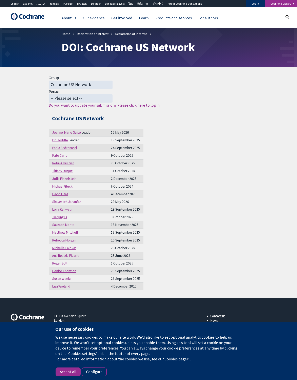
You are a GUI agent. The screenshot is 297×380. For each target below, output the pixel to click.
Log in (255, 3)
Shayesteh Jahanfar (66, 201)
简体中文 (158, 3)
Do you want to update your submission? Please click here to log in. (104, 105)
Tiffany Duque (62, 171)
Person (54, 91)
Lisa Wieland (61, 286)
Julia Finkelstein (64, 178)
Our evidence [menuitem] (94, 18)
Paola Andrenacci (64, 148)
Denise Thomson (64, 271)
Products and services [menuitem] (173, 18)
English (15, 3)
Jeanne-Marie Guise (66, 132)
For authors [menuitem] (208, 18)
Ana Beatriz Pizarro (65, 255)
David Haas (60, 194)
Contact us (217, 316)
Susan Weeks (61, 278)
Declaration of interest (93, 34)
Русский (68, 3)
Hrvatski (82, 3)
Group (54, 77)
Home (66, 34)
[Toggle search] (287, 17)
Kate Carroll (61, 155)
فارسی (40, 3)
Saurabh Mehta (63, 225)
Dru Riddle (60, 140)
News (214, 320)
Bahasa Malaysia (115, 3)
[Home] (29, 16)
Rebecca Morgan (64, 240)
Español (28, 3)
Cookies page (175, 359)
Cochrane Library (281, 3)
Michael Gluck (62, 186)
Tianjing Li (59, 217)
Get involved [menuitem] (121, 18)
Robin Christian (63, 163)
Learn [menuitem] (144, 18)
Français (54, 3)
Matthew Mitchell (65, 232)
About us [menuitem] (69, 18)
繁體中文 (142, 3)
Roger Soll (59, 263)
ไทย (130, 3)
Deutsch (96, 3)
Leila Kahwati (62, 209)
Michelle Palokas (64, 248)
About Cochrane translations (185, 3)
